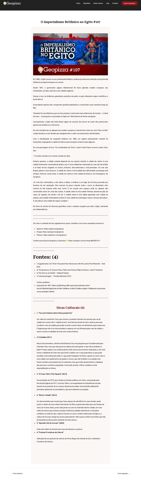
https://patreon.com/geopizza (54, 235)
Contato (115, 3)
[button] (130, 3)
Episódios (86, 3)
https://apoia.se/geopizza (54, 229)
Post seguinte (124, 473)
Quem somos (98, 3)
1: (54, 313)
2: (44, 337)
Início (78, 3)
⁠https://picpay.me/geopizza (53, 232)
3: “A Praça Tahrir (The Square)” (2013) (52, 374)
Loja (107, 3)
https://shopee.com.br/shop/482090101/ (84, 241)
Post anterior (17, 473)
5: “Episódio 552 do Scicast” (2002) (50, 423)
